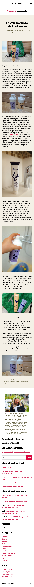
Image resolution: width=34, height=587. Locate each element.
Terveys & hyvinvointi (9, 553)
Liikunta (4, 541)
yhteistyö (25, 381)
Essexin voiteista (13, 135)
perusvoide (19, 381)
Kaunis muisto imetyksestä (11, 483)
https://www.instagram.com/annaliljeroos (16, 452)
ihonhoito (6, 381)
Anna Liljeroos (17, 3)
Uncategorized (7, 556)
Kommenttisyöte (7, 574)
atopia (10, 380)
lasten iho (12, 381)
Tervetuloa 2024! (8, 467)
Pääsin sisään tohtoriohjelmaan (12, 486)
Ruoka (4, 548)
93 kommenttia (18, 33)
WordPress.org (7, 576)
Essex (14, 380)
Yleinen (17, 19)
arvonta (6, 380)
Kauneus (5, 536)
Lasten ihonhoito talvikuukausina (17, 24)
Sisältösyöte (6, 572)
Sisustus (4, 551)
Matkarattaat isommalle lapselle (16, 501)
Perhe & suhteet (7, 546)
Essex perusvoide (21, 380)
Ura (3, 558)
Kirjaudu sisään (7, 569)
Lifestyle (5, 539)
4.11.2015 (27, 30)
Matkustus (5, 544)
